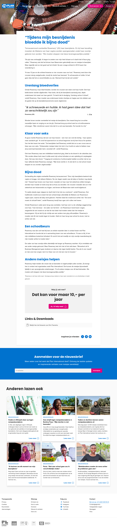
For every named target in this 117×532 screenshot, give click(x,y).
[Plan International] (8, 6)
